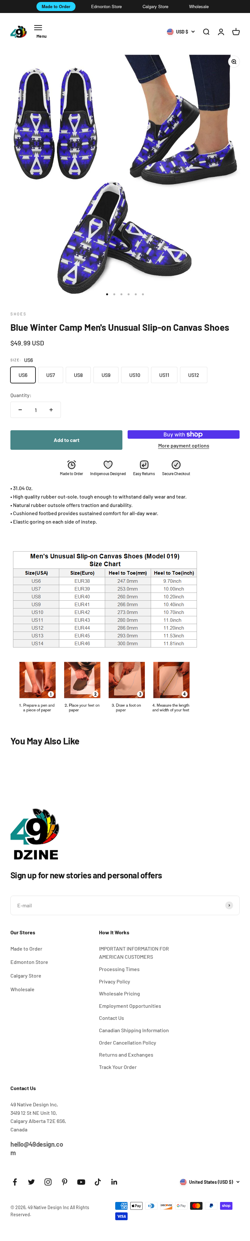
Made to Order (56, 6)
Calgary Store (155, 6)
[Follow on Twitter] (31, 1182)
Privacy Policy (114, 981)
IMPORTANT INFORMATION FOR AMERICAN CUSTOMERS (134, 952)
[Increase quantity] (51, 410)
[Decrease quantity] (20, 410)
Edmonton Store (106, 6)
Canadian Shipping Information (134, 1030)
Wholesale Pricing (119, 993)
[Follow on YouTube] (81, 1182)
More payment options (183, 445)
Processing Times (119, 969)
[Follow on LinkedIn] (114, 1182)
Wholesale (199, 6)
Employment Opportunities (130, 1006)
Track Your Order (118, 1067)
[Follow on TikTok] (97, 1182)
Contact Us (111, 1018)
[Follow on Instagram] (48, 1182)
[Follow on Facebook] (14, 1182)
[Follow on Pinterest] (64, 1182)
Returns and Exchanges (126, 1054)
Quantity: (21, 395)
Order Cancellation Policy (127, 1042)
